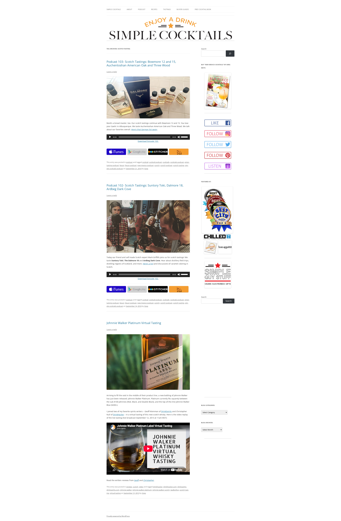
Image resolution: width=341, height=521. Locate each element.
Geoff (136, 480)
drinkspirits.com (113, 490)
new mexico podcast (145, 165)
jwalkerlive (174, 490)
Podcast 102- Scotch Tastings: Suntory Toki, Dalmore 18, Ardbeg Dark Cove (145, 187)
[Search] (230, 53)
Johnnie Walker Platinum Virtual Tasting (134, 323)
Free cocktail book (203, 9)
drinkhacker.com (170, 487)
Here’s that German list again (144, 129)
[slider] (184, 136)
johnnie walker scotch (161, 490)
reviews (129, 487)
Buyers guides (183, 9)
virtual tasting (115, 493)
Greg (146, 168)
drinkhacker (158, 487)
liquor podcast (131, 165)
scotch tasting (178, 165)
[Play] (110, 137)
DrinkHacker (118, 414)
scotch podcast (166, 165)
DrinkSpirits (166, 411)
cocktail (145, 162)
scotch (157, 165)
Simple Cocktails (114, 9)
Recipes (154, 9)
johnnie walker (126, 490)
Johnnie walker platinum (142, 490)
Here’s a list (148, 263)
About (129, 9)
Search (203, 49)
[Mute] (179, 137)
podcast (129, 162)
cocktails (166, 162)
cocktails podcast (177, 162)
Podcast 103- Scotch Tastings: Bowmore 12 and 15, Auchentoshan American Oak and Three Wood (141, 63)
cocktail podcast (155, 162)
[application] (148, 137)
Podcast (141, 9)
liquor (122, 165)
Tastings (167, 9)
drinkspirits (181, 487)
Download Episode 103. (148, 141)
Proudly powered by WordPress (118, 516)
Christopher (148, 480)
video (141, 487)
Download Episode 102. (148, 278)
